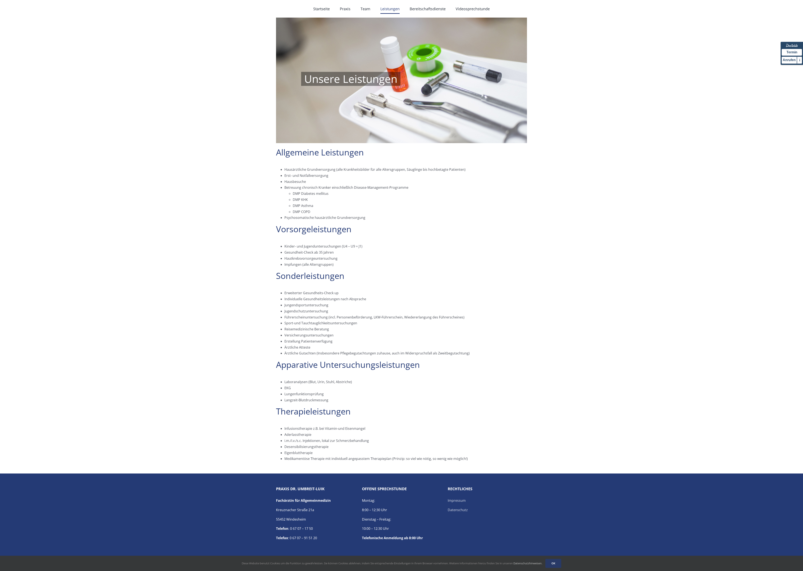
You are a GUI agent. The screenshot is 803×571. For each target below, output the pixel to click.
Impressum (457, 500)
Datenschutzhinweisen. (527, 563)
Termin (791, 52)
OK (553, 563)
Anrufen (789, 60)
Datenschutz (458, 510)
